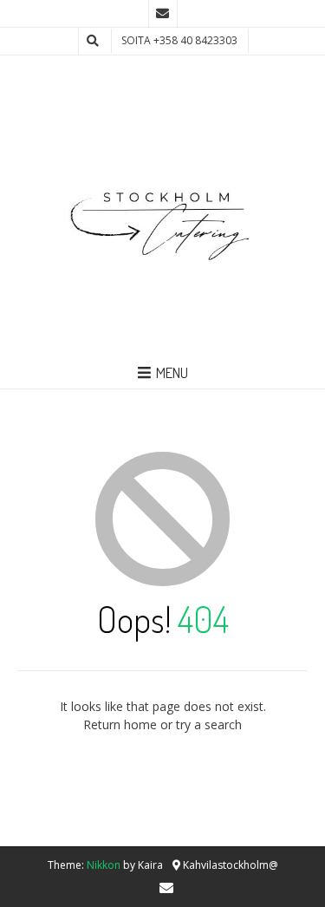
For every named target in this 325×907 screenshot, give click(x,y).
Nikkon (103, 865)
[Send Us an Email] (163, 14)
